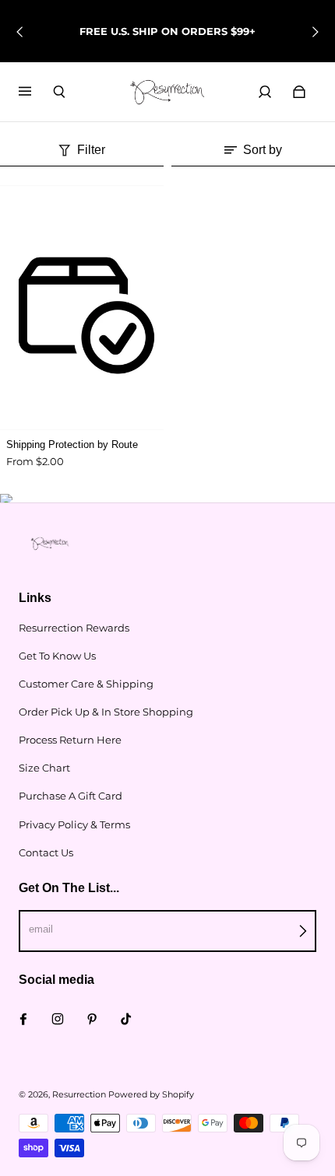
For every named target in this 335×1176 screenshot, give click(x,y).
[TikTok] (126, 1019)
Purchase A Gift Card (70, 795)
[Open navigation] (36, 92)
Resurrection (79, 1095)
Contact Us (46, 852)
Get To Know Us (57, 655)
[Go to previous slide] (20, 32)
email (41, 929)
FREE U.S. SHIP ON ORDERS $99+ (167, 31)
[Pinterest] (92, 1019)
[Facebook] (23, 1019)
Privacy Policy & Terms (74, 824)
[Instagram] (58, 1019)
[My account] (265, 92)
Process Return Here (70, 739)
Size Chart (44, 767)
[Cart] (299, 92)
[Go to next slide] (315, 32)
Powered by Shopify (151, 1095)
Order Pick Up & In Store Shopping (106, 711)
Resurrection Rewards (74, 627)
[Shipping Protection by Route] (82, 307)
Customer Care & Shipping (86, 683)
